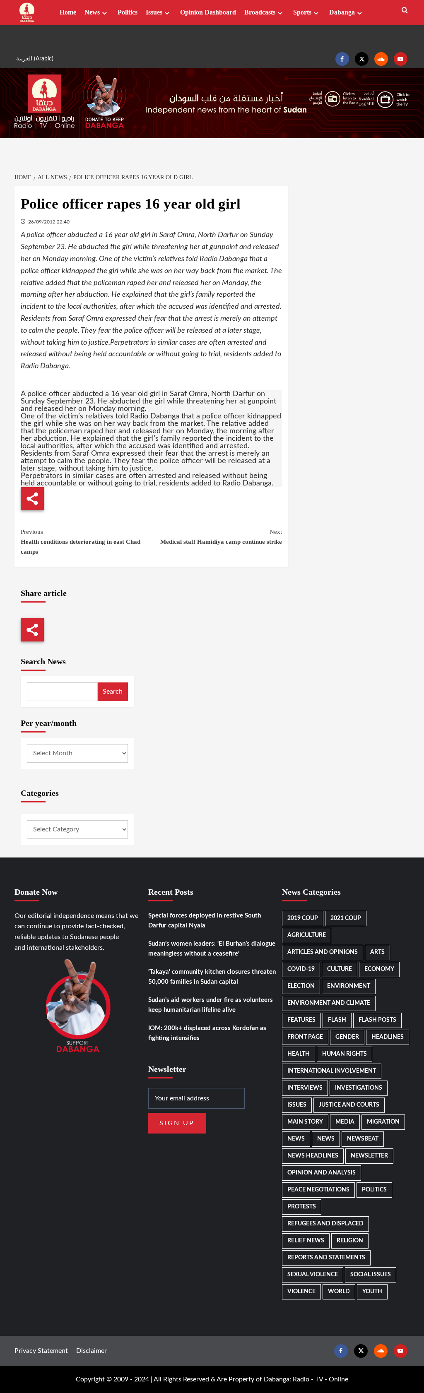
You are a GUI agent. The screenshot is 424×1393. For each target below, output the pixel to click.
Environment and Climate (328, 1003)
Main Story (305, 1122)
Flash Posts (377, 1020)
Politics (127, 12)
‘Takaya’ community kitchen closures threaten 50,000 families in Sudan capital (212, 977)
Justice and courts (349, 1105)
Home (68, 12)
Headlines (387, 1037)
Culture (339, 969)
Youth (372, 1292)
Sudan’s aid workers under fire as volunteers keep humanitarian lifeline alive (210, 1005)
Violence (301, 1292)
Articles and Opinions (322, 952)
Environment (348, 986)
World (339, 1292)
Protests (301, 1207)
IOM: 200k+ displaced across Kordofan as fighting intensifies (207, 1033)
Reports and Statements (326, 1258)
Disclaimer (91, 1350)
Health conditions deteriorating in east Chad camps (80, 541)
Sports (302, 12)
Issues (154, 12)
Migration (383, 1122)
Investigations (358, 1088)
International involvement (331, 1071)
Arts (377, 952)
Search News (43, 661)
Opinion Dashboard (208, 12)
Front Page (305, 1037)
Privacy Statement (41, 1350)
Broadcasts (259, 12)
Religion (350, 1241)
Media (344, 1122)
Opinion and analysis (321, 1173)
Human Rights (344, 1054)
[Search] (405, 10)
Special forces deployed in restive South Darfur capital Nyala (204, 921)
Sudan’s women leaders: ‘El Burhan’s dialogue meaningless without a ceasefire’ (211, 949)
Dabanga (342, 12)
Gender (347, 1037)
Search (113, 691)
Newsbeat (362, 1139)
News (92, 12)
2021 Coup (345, 918)
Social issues (370, 1275)
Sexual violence (312, 1275)
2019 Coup (302, 918)
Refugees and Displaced (325, 1224)
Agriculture (306, 935)
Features (301, 1020)
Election (301, 986)
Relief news (305, 1241)
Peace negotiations (318, 1190)
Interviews (305, 1088)
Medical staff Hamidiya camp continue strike (221, 536)
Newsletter (369, 1156)
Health (298, 1054)
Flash (337, 1020)
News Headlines (312, 1156)
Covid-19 (301, 969)
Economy (379, 969)
